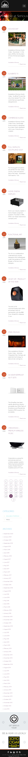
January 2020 (8, 537)
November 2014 (8, 658)
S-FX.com (16, 756)
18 (16, 496)
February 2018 (8, 556)
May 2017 (6, 565)
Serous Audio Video (17, 755)
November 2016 (8, 581)
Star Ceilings (14, 332)
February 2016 (8, 610)
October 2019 (7, 540)
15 (21, 492)
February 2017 (7, 575)
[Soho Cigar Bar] (14, 742)
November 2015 (8, 619)
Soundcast (13, 29)
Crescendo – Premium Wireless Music (15, 431)
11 (21, 488)
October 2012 (7, 705)
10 (16, 488)
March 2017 (7, 572)
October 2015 (7, 623)
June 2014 (6, 674)
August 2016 (7, 591)
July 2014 (6, 670)
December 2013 (8, 693)
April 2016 (6, 603)
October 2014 (7, 661)
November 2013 (8, 696)
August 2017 (7, 559)
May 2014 (6, 677)
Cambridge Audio (15, 118)
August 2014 (7, 667)
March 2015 (7, 645)
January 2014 (7, 689)
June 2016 (6, 597)
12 (6, 492)
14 (16, 492)
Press (8, 519)
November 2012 (8, 702)
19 (21, 496)
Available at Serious (13, 62)
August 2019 (7, 546)
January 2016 (7, 613)
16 (6, 496)
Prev (6, 481)
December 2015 (8, 616)
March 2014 (7, 683)
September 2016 (8, 588)
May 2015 (6, 639)
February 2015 (7, 648)
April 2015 (6, 642)
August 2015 (7, 629)
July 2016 (6, 594)
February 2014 (7, 686)
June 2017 (6, 562)
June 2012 (6, 709)
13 (11, 492)
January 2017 (7, 578)
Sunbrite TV (13, 74)
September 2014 (8, 664)
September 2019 (8, 543)
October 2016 (7, 584)
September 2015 (8, 626)
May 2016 (6, 600)
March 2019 (7, 549)
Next (13, 500)
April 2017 (6, 568)
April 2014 (6, 680)
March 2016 (7, 607)
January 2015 (7, 651)
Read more (23, 64)
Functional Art (15, 234)
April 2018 (6, 553)
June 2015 (6, 635)
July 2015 (6, 632)
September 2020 (8, 533)
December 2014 (8, 654)
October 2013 (7, 699)
